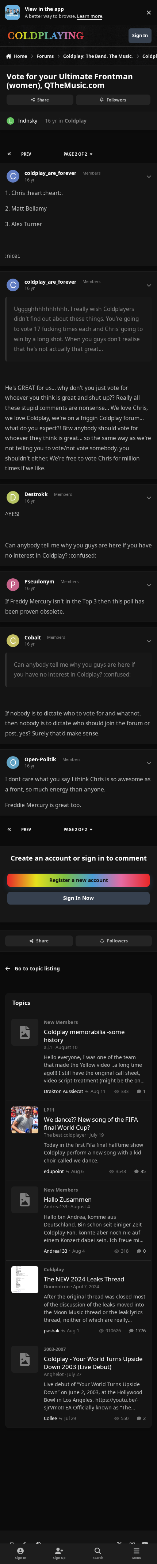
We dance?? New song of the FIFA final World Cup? (91, 1123)
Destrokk (36, 494)
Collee (50, 1418)
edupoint (54, 1171)
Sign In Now (78, 897)
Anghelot (54, 1374)
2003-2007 (55, 1349)
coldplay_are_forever (50, 173)
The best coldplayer (65, 1135)
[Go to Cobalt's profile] (13, 640)
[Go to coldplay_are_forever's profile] (13, 176)
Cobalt (32, 637)
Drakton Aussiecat (63, 1091)
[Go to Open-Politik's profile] (13, 762)
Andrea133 (55, 1206)
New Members (61, 1022)
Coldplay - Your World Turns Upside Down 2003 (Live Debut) (93, 1362)
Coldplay (76, 120)
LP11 (49, 1109)
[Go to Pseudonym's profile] (13, 584)
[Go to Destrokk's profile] (13, 497)
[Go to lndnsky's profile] (10, 121)
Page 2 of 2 (75, 154)
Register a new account (78, 880)
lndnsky (27, 120)
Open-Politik (40, 759)
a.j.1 (48, 1047)
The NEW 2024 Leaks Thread (84, 1279)
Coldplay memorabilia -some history (84, 1036)
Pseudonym (39, 581)
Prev (26, 154)
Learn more (14, 12)
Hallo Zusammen (68, 1199)
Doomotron (57, 1286)
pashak (52, 1330)
